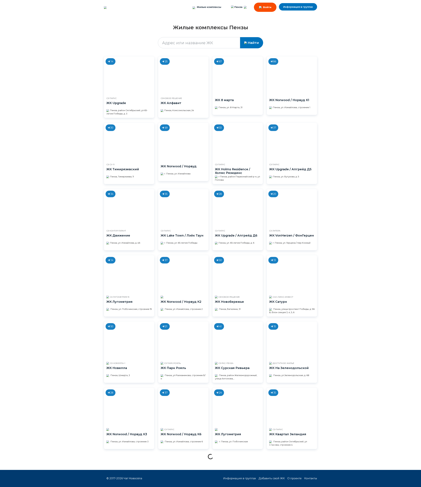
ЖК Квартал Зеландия (287, 434)
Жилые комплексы (208, 7)
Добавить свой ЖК (272, 478)
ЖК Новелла (116, 368)
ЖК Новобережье (229, 302)
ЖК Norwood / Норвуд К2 (181, 302)
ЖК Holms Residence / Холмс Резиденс (232, 171)
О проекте (294, 478)
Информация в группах (298, 6)
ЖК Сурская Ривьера (232, 368)
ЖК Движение (118, 235)
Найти (253, 43)
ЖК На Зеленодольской (289, 368)
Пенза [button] (238, 7)
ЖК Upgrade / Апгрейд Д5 (290, 169)
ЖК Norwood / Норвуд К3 (126, 434)
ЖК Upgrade (116, 103)
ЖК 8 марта (224, 100)
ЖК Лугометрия (119, 302)
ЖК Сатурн (278, 302)
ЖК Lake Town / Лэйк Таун (182, 235)
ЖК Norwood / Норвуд (179, 166)
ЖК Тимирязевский (122, 169)
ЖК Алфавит (171, 103)
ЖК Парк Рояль (173, 368)
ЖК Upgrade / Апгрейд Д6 (236, 235)
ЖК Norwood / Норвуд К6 (181, 434)
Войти (266, 7)
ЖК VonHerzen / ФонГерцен (291, 235)
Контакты (310, 478)
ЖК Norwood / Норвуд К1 (289, 100)
